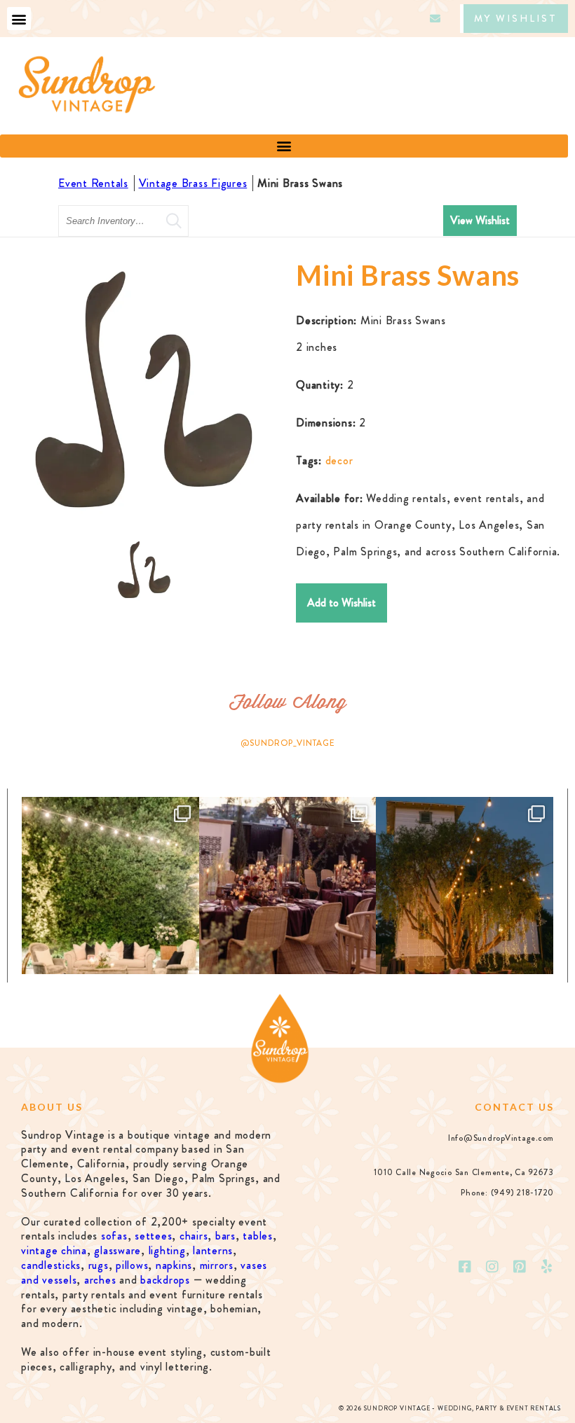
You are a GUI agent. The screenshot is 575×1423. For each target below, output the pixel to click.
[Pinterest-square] (520, 1267)
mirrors (217, 1265)
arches (100, 1280)
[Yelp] (547, 1267)
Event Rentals (93, 183)
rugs (98, 1265)
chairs (194, 1236)
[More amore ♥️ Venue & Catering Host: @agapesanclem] (288, 885)
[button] (19, 18)
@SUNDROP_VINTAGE (288, 743)
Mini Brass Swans (300, 183)
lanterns (213, 1250)
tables (258, 1236)
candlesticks (51, 1265)
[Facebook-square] (466, 1267)
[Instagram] (493, 1267)
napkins (174, 1265)
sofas (114, 1236)
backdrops (165, 1280)
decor (339, 460)
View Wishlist (480, 220)
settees (153, 1236)
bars (225, 1236)
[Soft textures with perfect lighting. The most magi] (110, 885)
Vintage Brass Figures (193, 183)
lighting (167, 1250)
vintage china (54, 1250)
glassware (117, 1250)
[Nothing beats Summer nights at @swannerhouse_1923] (464, 885)
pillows (132, 1265)
